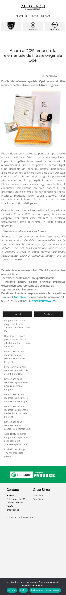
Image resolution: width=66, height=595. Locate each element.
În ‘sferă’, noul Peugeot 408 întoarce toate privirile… (16, 453)
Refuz (23, 590)
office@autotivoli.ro (43, 301)
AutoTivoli (20, 297)
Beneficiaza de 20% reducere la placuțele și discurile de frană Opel (16, 398)
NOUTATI (34, 16)
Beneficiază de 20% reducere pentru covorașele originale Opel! (17, 425)
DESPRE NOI (21, 16)
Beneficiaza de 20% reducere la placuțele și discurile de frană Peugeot (16, 384)
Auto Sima (38, 499)
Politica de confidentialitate (20, 517)
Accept (12, 590)
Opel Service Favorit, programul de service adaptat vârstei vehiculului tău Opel (17, 341)
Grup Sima (38, 495)
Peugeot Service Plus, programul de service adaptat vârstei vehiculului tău (17, 326)
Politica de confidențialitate (45, 590)
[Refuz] (62, 586)
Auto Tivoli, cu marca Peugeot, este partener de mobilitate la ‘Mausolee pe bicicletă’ (16, 439)
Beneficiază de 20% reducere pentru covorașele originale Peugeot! (14, 356)
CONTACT (45, 16)
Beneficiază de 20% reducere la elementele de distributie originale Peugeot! (16, 411)
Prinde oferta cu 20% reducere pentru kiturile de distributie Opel (16, 370)
